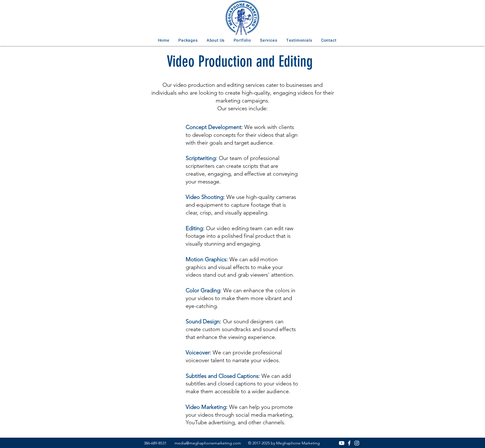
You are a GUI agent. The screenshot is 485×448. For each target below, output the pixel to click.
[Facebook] (349, 443)
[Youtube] (341, 443)
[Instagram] (357, 443)
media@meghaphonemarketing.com (208, 443)
